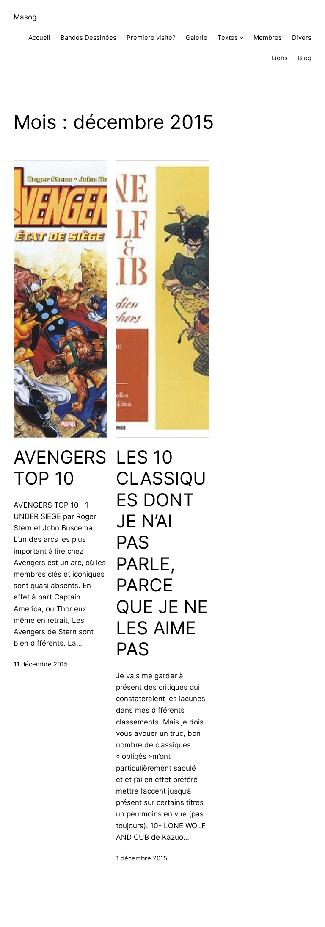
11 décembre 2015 (41, 664)
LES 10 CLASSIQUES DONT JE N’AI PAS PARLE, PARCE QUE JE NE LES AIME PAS (162, 553)
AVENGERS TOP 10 (60, 468)
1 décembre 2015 (141, 858)
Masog (25, 17)
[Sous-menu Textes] (241, 37)
